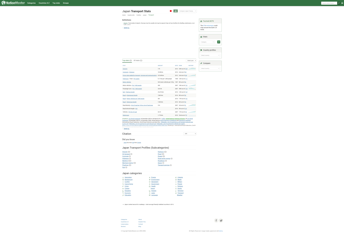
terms (221, 231)
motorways (209, 25)
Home (124, 15)
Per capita (136, 79)
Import (153, 188)
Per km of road (133, 112)
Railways (161, 152)
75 (186, 115)
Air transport (126, 154)
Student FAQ (142, 222)
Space (160, 163)
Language (154, 195)
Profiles (139, 15)
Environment (155, 179)
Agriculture (128, 177)
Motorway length (131, 102)
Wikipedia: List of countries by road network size (142, 124)
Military (180, 182)
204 (186, 75)
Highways (125, 79)
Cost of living (129, 184)
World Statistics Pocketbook (168, 120)
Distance (131, 72)
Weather (179, 195)
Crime (127, 186)
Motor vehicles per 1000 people (135, 98)
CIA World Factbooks (134, 118)
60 (185, 82)
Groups (66, 3)
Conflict (127, 182)
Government (155, 184)
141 (186, 85)
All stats (138, 60)
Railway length (130, 92)
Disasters (128, 191)
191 (186, 98)
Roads (160, 156)
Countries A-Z (125, 222)
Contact (140, 224)
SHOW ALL (126, 28)
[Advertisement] (159, 42)
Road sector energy (164, 158)
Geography (154, 182)
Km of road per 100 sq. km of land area (142, 105)
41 (185, 105)
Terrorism (180, 191)
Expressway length (132, 95)
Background (128, 179)
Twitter (221, 220)
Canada (139, 142)
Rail (124, 92)
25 (185, 102)
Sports (180, 188)
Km (136, 108)
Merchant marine (127, 163)
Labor (153, 193)
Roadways (161, 161)
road (133, 142)
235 (186, 69)
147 (186, 92)
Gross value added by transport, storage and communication (140, 75)
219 (186, 108)
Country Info (131, 15)
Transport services (163, 165)
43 (186, 112)
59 (185, 95)
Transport (181, 193)
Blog (139, 226)
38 (185, 72)
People (180, 184)
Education (128, 195)
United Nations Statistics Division (175, 118)
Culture (127, 188)
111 (186, 79)
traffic (163, 118)
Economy (128, 193)
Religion (180, 186)
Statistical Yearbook (184, 120)
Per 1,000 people (136, 85)
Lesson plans (124, 224)
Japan (144, 15)
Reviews (123, 226)
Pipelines (125, 165)
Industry (153, 191)
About (140, 219)
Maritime (125, 161)
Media (179, 179)
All (218, 42)
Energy (153, 177)
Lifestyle (180, 177)
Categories (31, 3)
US (204, 25)
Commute (125, 72)
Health (153, 186)
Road (124, 95)
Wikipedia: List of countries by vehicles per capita (171, 124)
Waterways (126, 115)
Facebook (216, 220)
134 (186, 89)
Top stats (126, 60)
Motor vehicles (127, 82)
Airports (125, 69)
